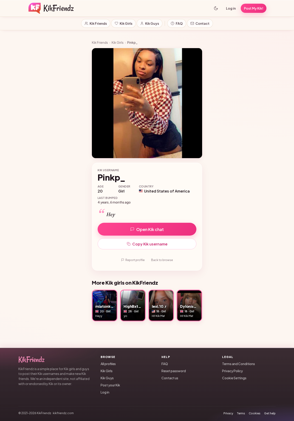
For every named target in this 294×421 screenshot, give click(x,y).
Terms (241, 413)
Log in (231, 8)
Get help (270, 413)
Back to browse (162, 260)
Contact (202, 23)
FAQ (179, 23)
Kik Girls (126, 23)
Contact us (169, 378)
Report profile (135, 260)
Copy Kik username (149, 244)
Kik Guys (152, 23)
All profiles (108, 364)
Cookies (254, 413)
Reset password (173, 371)
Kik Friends (98, 23)
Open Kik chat (150, 229)
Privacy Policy (232, 371)
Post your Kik (110, 385)
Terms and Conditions (238, 364)
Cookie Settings (234, 378)
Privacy (228, 413)
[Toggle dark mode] (216, 8)
